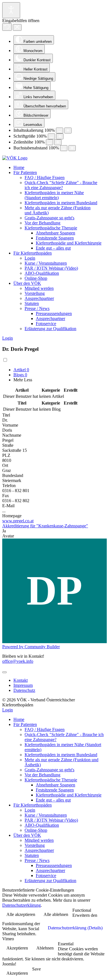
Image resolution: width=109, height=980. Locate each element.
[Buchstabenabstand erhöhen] (72, 148)
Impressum (23, 685)
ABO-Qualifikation (42, 273)
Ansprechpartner (39, 298)
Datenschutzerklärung (21, 905)
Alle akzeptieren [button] (20, 914)
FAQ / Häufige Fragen (45, 177)
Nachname (11, 435)
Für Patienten (25, 172)
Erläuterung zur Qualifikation (50, 328)
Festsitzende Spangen (55, 238)
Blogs (20, 374)
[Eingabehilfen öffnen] (11, 10)
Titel (6, 415)
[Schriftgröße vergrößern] (59, 136)
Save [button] (36, 969)
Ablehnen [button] (45, 948)
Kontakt (20, 680)
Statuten (32, 303)
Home (18, 167)
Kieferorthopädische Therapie (51, 227)
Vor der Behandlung (42, 222)
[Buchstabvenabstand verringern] (63, 148)
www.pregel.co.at (18, 520)
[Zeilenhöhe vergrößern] (57, 142)
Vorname (10, 425)
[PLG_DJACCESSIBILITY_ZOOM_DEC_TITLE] (59, 130)
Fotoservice (46, 323)
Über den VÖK (27, 283)
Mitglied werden (39, 288)
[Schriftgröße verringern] (51, 136)
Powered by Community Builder (31, 646)
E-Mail (8, 505)
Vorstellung (35, 293)
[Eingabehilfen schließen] (17, 27)
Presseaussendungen (54, 313)
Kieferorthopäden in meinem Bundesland (61, 202)
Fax (5, 495)
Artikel (21, 369)
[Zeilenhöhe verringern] (49, 142)
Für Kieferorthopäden (32, 253)
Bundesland (12, 475)
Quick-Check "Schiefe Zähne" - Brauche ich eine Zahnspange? (61, 185)
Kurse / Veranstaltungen (46, 263)
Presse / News (37, 308)
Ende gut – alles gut (53, 248)
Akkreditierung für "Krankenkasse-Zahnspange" (45, 525)
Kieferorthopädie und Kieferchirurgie (68, 243)
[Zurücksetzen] (7, 27)
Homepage (12, 515)
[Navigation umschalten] (4, 672)
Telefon (9, 485)
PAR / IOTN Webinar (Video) (51, 268)
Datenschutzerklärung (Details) (75, 927)
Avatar (8, 536)
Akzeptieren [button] (17, 948)
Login (30, 258)
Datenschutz (24, 690)
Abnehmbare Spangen (55, 233)
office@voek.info (17, 661)
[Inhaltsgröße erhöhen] (68, 130)
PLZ (6, 455)
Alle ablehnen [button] (56, 914)
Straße (7, 445)
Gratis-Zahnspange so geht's (49, 217)
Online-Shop (36, 278)
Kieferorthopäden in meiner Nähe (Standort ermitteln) (54, 195)
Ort (5, 465)
